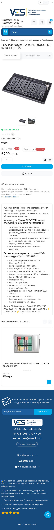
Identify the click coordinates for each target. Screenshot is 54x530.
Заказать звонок (27, 444)
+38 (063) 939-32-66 (10, 20)
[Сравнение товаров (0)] (34, 22)
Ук (46, 2)
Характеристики (32, 55)
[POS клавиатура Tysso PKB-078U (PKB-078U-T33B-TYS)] (27, 89)
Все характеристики (10, 197)
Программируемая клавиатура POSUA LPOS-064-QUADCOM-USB (26, 364)
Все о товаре (11, 55)
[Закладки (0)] (42, 22)
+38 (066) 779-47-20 (10, 23)
